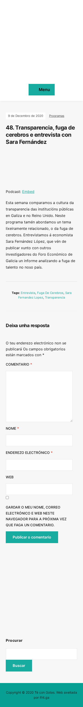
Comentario (19, 364)
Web (10, 477)
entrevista (28, 293)
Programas (56, 116)
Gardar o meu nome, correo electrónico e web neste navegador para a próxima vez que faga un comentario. (36, 516)
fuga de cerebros (50, 293)
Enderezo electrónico (29, 452)
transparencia (55, 297)
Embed (28, 191)
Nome (12, 428)
